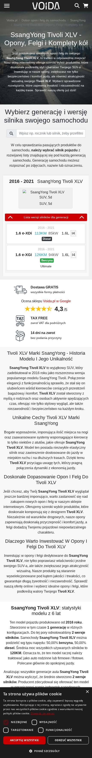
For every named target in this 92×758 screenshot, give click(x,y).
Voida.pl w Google (57, 301)
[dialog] (46, 722)
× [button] (87, 691)
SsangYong (78, 20)
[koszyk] (86, 5)
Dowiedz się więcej (42, 713)
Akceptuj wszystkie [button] (24, 740)
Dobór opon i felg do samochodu (44, 20)
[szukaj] (77, 5)
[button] (46, 751)
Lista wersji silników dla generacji (46, 217)
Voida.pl (12, 20)
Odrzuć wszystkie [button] (68, 740)
